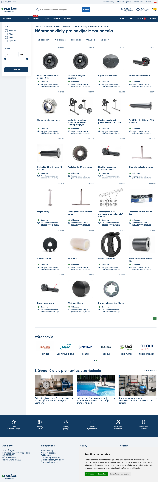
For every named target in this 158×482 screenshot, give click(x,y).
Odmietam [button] (102, 474)
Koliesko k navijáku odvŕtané (76, 76)
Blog (122, 18)
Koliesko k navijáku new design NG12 (48, 76)
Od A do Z (90, 40)
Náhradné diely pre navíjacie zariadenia (91, 26)
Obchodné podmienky (50, 457)
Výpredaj (36, 18)
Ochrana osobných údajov (52, 460)
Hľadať (86, 10)
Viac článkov (149, 371)
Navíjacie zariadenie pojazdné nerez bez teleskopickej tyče (77, 122)
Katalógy (67, 18)
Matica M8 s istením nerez (49, 120)
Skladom (12, 31)
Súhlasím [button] (90, 474)
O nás (130, 18)
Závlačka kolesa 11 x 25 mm (111, 303)
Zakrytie (66, 26)
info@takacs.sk (10, 2)
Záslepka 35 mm (75, 303)
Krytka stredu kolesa (107, 75)
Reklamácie (138, 2)
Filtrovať (16, 70)
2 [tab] (96, 360)
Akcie (47, 18)
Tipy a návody (108, 2)
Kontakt (153, 18)
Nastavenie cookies (49, 462)
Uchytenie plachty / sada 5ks (140, 213)
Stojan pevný (43, 212)
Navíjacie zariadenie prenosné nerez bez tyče (109, 121)
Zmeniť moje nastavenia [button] (119, 474)
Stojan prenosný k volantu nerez (80, 213)
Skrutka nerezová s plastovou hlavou (107, 168)
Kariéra (140, 18)
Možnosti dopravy (124, 2)
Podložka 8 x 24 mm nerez (80, 167)
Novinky (56, 18)
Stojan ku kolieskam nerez (141, 167)
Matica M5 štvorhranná (139, 75)
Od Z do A (105, 40)
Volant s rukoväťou (107, 258)
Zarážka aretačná (45, 303)
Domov (38, 26)
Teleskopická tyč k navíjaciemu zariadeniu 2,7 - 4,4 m (110, 214)
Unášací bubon (44, 258)
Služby (148, 2)
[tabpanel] (106, 349)
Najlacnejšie (60, 40)
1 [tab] (94, 360)
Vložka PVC (73, 258)
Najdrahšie (76, 40)
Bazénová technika (52, 26)
